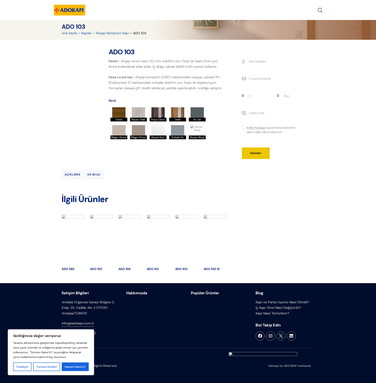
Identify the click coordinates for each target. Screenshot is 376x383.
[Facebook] (260, 336)
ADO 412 (153, 269)
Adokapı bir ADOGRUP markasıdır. (289, 366)
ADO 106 (124, 269)
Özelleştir (22, 367)
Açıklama (72, 174)
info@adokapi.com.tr (78, 323)
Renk (112, 100)
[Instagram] (270, 336)
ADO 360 (68, 269)
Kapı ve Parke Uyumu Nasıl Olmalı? (282, 302)
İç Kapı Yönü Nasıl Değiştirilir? (278, 307)
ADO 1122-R (212, 269)
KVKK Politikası (256, 127)
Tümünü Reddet (46, 367)
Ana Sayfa (69, 33)
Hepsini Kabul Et (75, 367)
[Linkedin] (291, 336)
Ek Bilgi (94, 174)
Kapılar (86, 33)
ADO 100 (181, 269)
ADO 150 (96, 269)
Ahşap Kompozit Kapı (112, 33)
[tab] (72, 174)
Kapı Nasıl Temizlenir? (272, 313)
